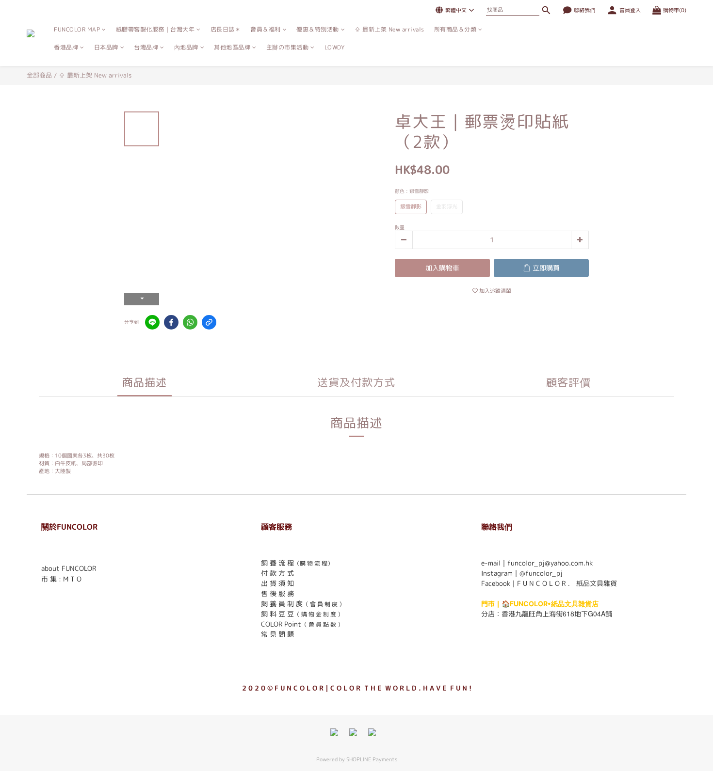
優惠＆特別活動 (317, 29)
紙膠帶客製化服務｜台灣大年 (155, 29)
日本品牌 (106, 47)
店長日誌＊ (226, 29)
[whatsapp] (190, 322)
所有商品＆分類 (455, 29)
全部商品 (39, 75)
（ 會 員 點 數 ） (322, 624)
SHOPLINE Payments (371, 759)
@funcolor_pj (541, 573)
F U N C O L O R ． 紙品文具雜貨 (567, 583)
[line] (152, 322)
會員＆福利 (265, 29)
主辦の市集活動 (287, 47)
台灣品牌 (146, 47)
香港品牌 (66, 47)
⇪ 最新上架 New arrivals (389, 29)
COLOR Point (281, 624)
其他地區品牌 (232, 47)
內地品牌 (186, 47)
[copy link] (209, 322)
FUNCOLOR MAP (77, 29)
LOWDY (334, 47)
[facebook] (171, 322)
